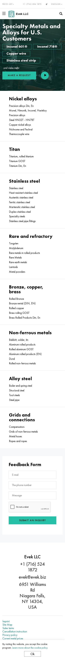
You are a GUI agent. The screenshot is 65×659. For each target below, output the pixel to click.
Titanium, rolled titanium (21, 156)
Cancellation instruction (14, 631)
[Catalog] (4, 13)
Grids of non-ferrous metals (23, 431)
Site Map (7, 624)
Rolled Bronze (16, 298)
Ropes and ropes (18, 441)
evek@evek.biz (32, 577)
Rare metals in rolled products (24, 252)
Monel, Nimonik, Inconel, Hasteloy (28, 110)
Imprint (5, 621)
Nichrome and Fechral (20, 129)
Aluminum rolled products (22, 344)
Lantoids (13, 267)
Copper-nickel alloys (20, 124)
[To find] (61, 14)
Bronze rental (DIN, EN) (22, 303)
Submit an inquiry (32, 520)
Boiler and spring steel (20, 385)
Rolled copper (16, 308)
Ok (32, 654)
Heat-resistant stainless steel (23, 192)
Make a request (19, 75)
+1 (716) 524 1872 (32, 4)
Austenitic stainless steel (21, 197)
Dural (12, 358)
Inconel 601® (16, 46)
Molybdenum (16, 248)
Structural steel (16, 390)
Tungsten (13, 243)
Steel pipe (14, 400)
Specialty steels (17, 216)
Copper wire (16, 53)
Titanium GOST (17, 161)
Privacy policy (9, 635)
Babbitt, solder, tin (18, 339)
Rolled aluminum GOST (21, 349)
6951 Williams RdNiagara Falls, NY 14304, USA (32, 595)
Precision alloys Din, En (21, 105)
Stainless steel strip (21, 60)
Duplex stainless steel (20, 211)
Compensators (16, 426)
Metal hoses (15, 436)
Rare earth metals (18, 262)
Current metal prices (12, 638)
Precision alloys (17, 115)
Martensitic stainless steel (22, 207)
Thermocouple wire (19, 134)
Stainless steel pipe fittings (22, 221)
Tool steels (14, 395)
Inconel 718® (47, 46)
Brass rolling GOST (19, 312)
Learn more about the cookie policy (29, 647)
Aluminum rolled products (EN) (25, 354)
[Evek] (19, 13)
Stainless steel (16, 188)
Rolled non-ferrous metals (22, 363)
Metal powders (17, 271)
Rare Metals (15, 257)
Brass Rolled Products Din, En (24, 317)
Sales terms (8, 628)
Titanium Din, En (17, 165)
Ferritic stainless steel (19, 202)
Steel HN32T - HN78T (21, 120)
